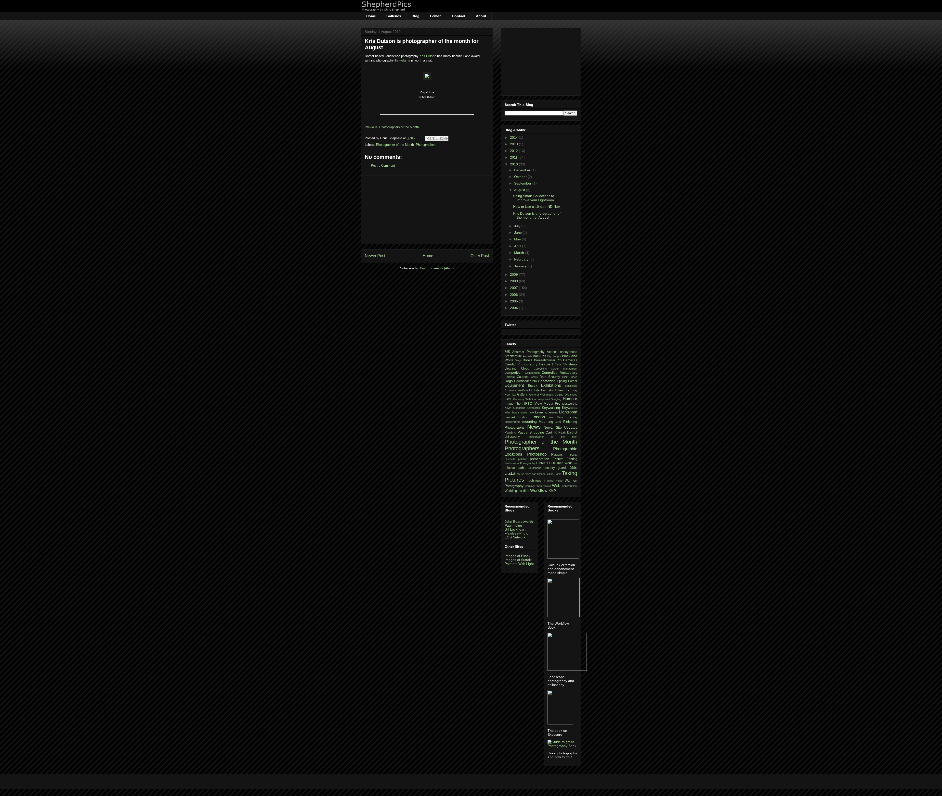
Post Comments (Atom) (437, 268)
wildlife (524, 491)
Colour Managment (564, 368)
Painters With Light (519, 564)
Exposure (510, 390)
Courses (523, 377)
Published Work (560, 463)
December (522, 170)
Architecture (513, 356)
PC (555, 432)
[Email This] (427, 138)
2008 (514, 281)
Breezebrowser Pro (548, 360)
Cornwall (510, 376)
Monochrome (512, 421)
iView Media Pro (547, 403)
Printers (557, 459)
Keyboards (533, 407)
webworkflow (569, 486)
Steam (541, 474)
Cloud (525, 368)
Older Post (480, 256)
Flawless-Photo (516, 533)
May (518, 239)
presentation (539, 459)
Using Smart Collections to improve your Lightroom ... (535, 198)
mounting (529, 421)
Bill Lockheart (515, 529)
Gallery (522, 394)
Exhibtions (571, 385)
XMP (552, 491)
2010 (514, 164)
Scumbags (534, 467)
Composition (532, 372)
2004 (514, 308)
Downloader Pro (525, 381)
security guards (555, 468)
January (521, 266)
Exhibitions (551, 385)
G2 (514, 394)
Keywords (569, 408)
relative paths (515, 468)
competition (514, 372)
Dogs (509, 381)
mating (572, 417)
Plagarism (558, 454)
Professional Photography (520, 463)
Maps (560, 417)
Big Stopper (554, 356)
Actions (552, 352)
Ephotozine (547, 381)
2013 (514, 144)
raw (575, 463)
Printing (571, 459)
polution (522, 459)
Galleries (393, 16)
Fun (507, 394)
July (517, 226)
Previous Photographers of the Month (392, 127)
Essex (532, 385)
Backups (539, 356)
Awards (527, 356)
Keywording (551, 408)
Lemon (436, 16)
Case (558, 364)
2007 (514, 288)
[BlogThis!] (432, 138)
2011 (514, 157)
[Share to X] (436, 138)
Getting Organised (566, 394)
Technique (534, 480)
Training (548, 480)
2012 (514, 151)
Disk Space (569, 376)
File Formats (543, 390)
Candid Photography (521, 364)
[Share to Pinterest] (446, 138)
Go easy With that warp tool (531, 399)
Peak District (567, 432)
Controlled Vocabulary (559, 372)
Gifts (508, 399)
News (534, 427)
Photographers (426, 145)
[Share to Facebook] (441, 138)
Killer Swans (512, 412)
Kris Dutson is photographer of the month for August (537, 215)
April (518, 246)
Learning (541, 412)
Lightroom (568, 412)
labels (524, 412)
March (519, 253)
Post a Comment (383, 165)
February (521, 259)
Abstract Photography (528, 352)
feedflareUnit (525, 390)
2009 (514, 274)
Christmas (570, 364)
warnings (530, 486)
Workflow (538, 490)
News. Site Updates (560, 427)
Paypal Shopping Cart (535, 432)
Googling (556, 399)
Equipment (514, 385)
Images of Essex (517, 556)
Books (527, 360)
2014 (514, 137)
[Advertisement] (427, 209)
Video (559, 480)
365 (507, 352)
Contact (458, 16)
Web (556, 485)
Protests (542, 463)
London (538, 417)
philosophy (512, 436)
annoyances (568, 352)
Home (371, 16)
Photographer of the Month (395, 145)
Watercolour (543, 486)
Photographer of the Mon (552, 436)
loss (551, 417)
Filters (559, 390)
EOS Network (515, 537)
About (481, 16)
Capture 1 (546, 364)
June (518, 233)
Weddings (512, 491)
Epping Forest (567, 381)
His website (402, 60)
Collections (540, 368)
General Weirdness (541, 394)
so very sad (528, 474)
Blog (415, 16)
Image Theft (514, 403)
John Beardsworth (519, 521)
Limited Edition (516, 417)
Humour (570, 399)
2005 (514, 301)
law (531, 412)
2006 (514, 295)
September (523, 183)
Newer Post (375, 256)
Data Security (550, 377)
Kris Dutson (427, 56)
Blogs (518, 360)
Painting (510, 432)
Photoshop (537, 454)
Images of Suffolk (518, 560)
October (521, 177)
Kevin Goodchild (515, 407)
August (520, 190)
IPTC (528, 403)
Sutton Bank (553, 474)
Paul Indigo (513, 525)
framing (571, 390)
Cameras (570, 360)
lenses (553, 412)
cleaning (510, 368)
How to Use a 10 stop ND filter (536, 207)
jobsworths (569, 403)
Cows (534, 376)
